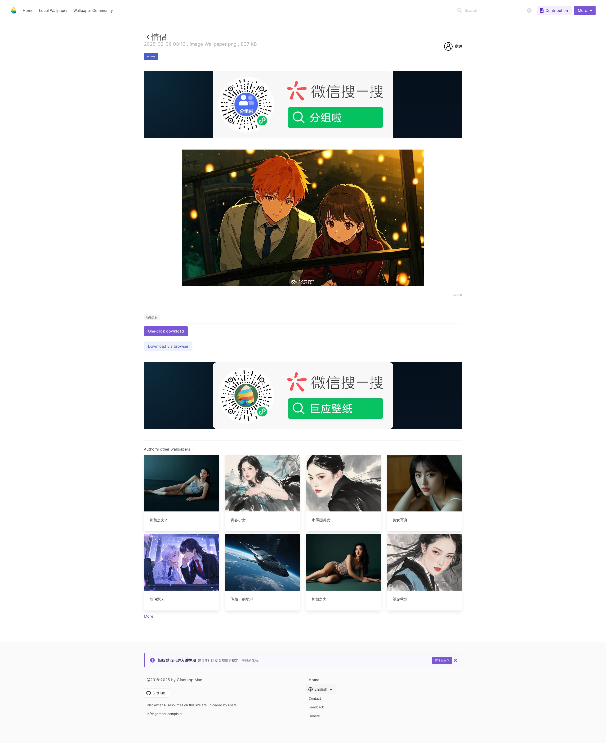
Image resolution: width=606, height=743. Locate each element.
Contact (315, 698)
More (148, 616)
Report (457, 295)
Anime (151, 56)
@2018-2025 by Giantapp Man (174, 679)
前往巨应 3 (442, 660)
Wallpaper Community (93, 10)
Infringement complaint (165, 714)
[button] (585, 10)
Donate (314, 716)
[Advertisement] (303, 172)
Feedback (316, 707)
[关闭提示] (455, 660)
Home (28, 10)
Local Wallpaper (53, 10)
